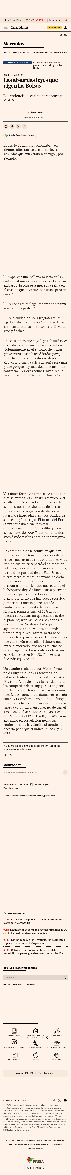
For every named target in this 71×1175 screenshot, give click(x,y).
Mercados (13, 44)
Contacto (10, 1141)
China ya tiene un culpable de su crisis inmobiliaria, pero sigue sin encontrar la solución (33, 952)
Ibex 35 (8, 20)
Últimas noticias (14, 913)
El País (63, 35)
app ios (35, 1060)
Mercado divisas (21, 53)
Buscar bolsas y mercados (20, 968)
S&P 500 (30, 20)
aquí (53, 795)
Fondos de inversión (42, 53)
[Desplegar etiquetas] (65, 772)
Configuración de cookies (52, 1141)
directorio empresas (56, 1048)
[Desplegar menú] (5, 27)
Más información (10, 788)
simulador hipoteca (36, 1036)
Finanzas (32, 772)
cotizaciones (14, 1060)
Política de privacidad (17, 1145)
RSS (49, 1145)
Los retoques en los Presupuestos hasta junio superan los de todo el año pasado (34, 941)
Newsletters (57, 1145)
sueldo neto (57, 1036)
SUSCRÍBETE (54, 27)
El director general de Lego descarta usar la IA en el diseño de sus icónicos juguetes (35, 931)
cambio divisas (35, 1048)
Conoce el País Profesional (35, 1073)
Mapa (43, 1145)
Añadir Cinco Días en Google (21, 135)
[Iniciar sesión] (65, 27)
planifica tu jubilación (14, 1048)
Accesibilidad (34, 1145)
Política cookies (33, 1141)
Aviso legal (20, 1141)
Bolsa (7, 53)
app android (56, 1060)
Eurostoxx (18, 985)
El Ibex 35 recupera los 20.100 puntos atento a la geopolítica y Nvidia (49, 65)
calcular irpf (14, 1036)
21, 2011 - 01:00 (35, 117)
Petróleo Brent (56, 20)
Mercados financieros (14, 772)
